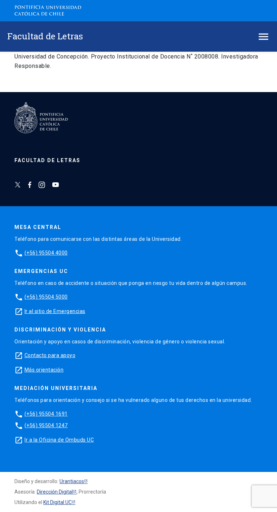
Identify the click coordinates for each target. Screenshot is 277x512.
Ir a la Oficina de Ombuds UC (59, 440)
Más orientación (44, 370)
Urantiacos (72, 481)
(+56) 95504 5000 (46, 297)
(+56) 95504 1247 (46, 425)
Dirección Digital (55, 492)
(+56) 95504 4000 (46, 253)
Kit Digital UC (57, 502)
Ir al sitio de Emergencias (55, 311)
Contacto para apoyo (50, 355)
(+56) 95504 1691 (46, 414)
